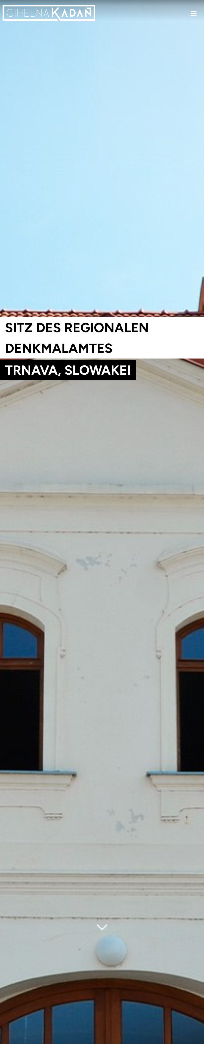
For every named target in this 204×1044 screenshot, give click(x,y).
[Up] (196, 1040)
